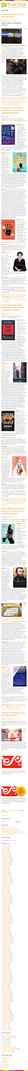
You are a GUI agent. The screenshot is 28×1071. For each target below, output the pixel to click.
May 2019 (5, 987)
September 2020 (7, 961)
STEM (2, 104)
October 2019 (6, 979)
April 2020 (5, 969)
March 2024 (6, 893)
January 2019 (6, 994)
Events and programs (12, 98)
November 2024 (7, 880)
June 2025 (5, 869)
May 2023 (5, 909)
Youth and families (16, 810)
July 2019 (5, 984)
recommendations (6, 709)
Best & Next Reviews (8, 1036)
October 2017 (6, 1018)
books (8, 99)
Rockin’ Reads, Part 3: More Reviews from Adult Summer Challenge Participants (12, 307)
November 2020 (7, 958)
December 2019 (7, 976)
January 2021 (6, 955)
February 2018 (6, 1012)
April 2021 (5, 950)
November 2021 (7, 939)
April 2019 (5, 989)
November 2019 (7, 978)
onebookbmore (5, 102)
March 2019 (6, 991)
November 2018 (7, 997)
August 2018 (6, 1002)
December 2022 (7, 918)
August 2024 (6, 885)
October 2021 (6, 940)
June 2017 (5, 1025)
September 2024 (7, 883)
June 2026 (5, 849)
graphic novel (17, 299)
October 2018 (6, 999)
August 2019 (6, 982)
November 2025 (7, 861)
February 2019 (6, 992)
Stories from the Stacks (9, 1047)
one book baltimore (18, 101)
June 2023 (5, 908)
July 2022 (5, 926)
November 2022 (7, 919)
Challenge (11, 501)
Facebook (5, 1061)
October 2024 (6, 882)
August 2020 (6, 963)
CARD (12, 99)
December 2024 (7, 879)
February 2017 (6, 1029)
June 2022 (5, 927)
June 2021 (5, 947)
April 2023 (5, 911)
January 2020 (6, 974)
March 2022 (6, 932)
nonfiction (4, 503)
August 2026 (6, 846)
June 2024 (5, 888)
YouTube (5, 1067)
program (19, 102)
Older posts (6, 815)
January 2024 (6, 896)
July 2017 (5, 1023)
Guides (5, 1040)
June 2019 (5, 986)
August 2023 (6, 905)
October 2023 (6, 901)
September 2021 (7, 942)
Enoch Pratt (16, 298)
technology (7, 104)
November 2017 (7, 1016)
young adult (17, 104)
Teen (12, 104)
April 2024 (5, 892)
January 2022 (6, 935)
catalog (21, 296)
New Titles (5, 1042)
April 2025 (5, 872)
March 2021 (6, 952)
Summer (15, 503)
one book (10, 101)
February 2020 (6, 973)
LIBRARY (7, 301)
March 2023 (6, 913)
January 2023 (6, 916)
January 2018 (6, 1013)
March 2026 (6, 854)
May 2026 (5, 851)
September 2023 (7, 903)
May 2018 (5, 1007)
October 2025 (6, 862)
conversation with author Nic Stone (10, 93)
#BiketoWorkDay (12, 840)
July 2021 (5, 945)
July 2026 (5, 848)
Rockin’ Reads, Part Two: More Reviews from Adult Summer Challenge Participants (13, 511)
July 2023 (5, 906)
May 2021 (5, 948)
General (20, 98)
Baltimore (3, 99)
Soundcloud (6, 1066)
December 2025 (7, 859)
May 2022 (5, 929)
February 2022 (6, 934)
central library (5, 501)
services (24, 102)
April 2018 (5, 1008)
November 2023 (7, 900)
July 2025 (5, 867)
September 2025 (7, 864)
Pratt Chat (17, 4)
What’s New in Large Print (9, 828)
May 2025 (5, 870)
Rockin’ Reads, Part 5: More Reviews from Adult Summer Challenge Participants (12, 110)
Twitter (5, 1063)
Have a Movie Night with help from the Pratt (14, 833)
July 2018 (5, 1003)
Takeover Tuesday (7, 1050)
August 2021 (6, 943)
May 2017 (5, 1026)
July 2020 (5, 965)
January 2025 (6, 877)
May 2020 (5, 968)
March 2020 (6, 971)
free (7, 101)
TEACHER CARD (5, 798)
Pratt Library (13, 102)
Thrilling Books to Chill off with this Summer (14, 831)
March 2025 (6, 874)
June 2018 (5, 1005)
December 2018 (7, 995)
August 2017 (6, 1021)
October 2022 (6, 921)
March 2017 (6, 1028)
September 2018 (7, 1000)
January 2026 (6, 858)
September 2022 (7, 922)
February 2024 (6, 895)
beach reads (12, 296)
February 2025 (6, 875)
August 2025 (6, 866)
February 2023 (6, 914)
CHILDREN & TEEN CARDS (7, 770)
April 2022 (5, 931)
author (11, 500)
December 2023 (7, 898)
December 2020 (7, 956)
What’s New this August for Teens (11, 829)
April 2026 (5, 853)
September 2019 (7, 981)
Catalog (5, 1059)
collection (3, 298)
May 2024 (5, 890)
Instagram (5, 1064)
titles (7, 505)
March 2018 (6, 1010)
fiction (9, 299)
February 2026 (6, 856)
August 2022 (6, 924)
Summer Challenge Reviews (10, 1049)
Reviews (13, 295)
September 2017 (7, 1020)
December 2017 (7, 1015)
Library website (7, 1058)
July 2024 (5, 887)
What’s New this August (9, 834)
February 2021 (6, 953)
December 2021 (7, 937)
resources (9, 503)
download (9, 298)
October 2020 (6, 960)
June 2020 (5, 966)
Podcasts (5, 1044)
